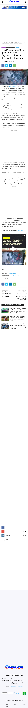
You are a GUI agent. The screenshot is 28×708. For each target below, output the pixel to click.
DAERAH (3, 47)
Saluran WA (16, 275)
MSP (14, 700)
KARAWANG (12, 47)
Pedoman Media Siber (8, 704)
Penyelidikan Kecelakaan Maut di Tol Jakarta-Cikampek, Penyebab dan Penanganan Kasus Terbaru (21, 295)
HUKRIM (7, 47)
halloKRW (20, 230)
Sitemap (20, 703)
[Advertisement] (14, 25)
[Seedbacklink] (17, 693)
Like (26, 528)
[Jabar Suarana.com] (14, 667)
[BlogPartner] (24, 693)
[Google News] (10, 693)
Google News (12, 273)
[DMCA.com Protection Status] (4, 693)
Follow (25, 535)
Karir (12, 703)
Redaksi (3, 703)
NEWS (17, 47)
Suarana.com (12, 86)
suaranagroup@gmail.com (17, 686)
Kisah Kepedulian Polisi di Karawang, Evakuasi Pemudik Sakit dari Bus (6, 294)
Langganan (24, 531)
